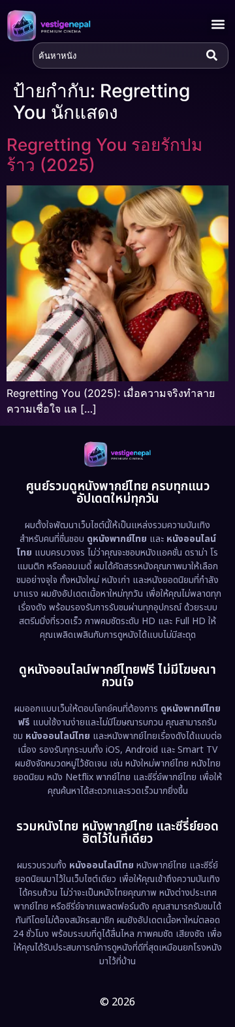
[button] (217, 24)
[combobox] (117, 55)
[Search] (214, 55)
